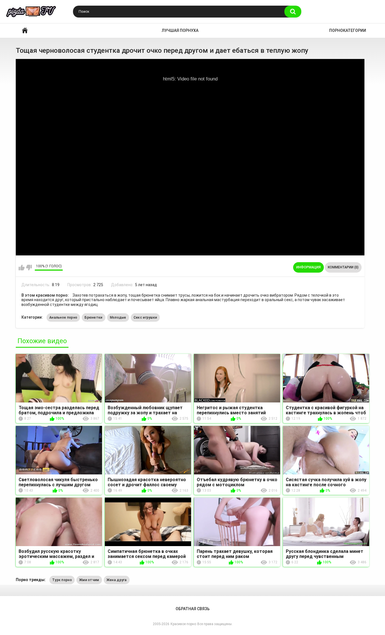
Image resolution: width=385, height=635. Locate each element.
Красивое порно (25, 30)
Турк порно (62, 580)
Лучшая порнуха (180, 30)
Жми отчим (89, 580)
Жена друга (117, 580)
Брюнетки (93, 317)
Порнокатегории (347, 30)
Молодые (118, 317)
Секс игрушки (145, 317)
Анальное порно (63, 317)
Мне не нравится (29, 267)
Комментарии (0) (343, 267)
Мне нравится (22, 267)
